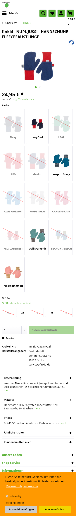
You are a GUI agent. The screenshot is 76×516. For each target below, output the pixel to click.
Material (9, 399)
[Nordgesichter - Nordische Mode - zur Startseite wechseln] (38, 5)
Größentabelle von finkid (17, 303)
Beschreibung (12, 378)
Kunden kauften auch (17, 442)
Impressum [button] (30, 486)
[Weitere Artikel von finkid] (71, 42)
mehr (7, 390)
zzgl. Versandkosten (23, 99)
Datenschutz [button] (14, 486)
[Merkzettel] (52, 13)
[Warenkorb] (70, 13)
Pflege (8, 418)
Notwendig (15, 496)
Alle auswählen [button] (54, 509)
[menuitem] (10, 13)
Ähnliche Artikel (14, 432)
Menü (13, 13)
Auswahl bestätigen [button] (21, 509)
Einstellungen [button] (15, 502)
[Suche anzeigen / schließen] (43, 13)
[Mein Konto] (61, 13)
